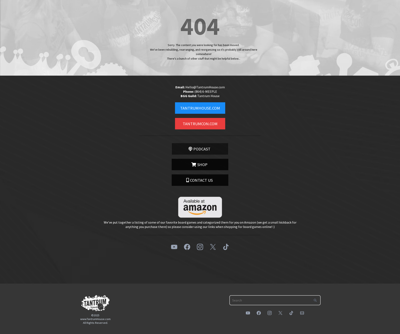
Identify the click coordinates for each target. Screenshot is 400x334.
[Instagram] (200, 246)
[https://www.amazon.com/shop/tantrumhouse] (200, 207)
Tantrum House (208, 96)
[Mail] (302, 313)
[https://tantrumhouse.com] (95, 303)
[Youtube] (174, 246)
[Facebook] (187, 246)
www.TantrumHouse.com (95, 319)
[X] (212, 246)
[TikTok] (225, 246)
